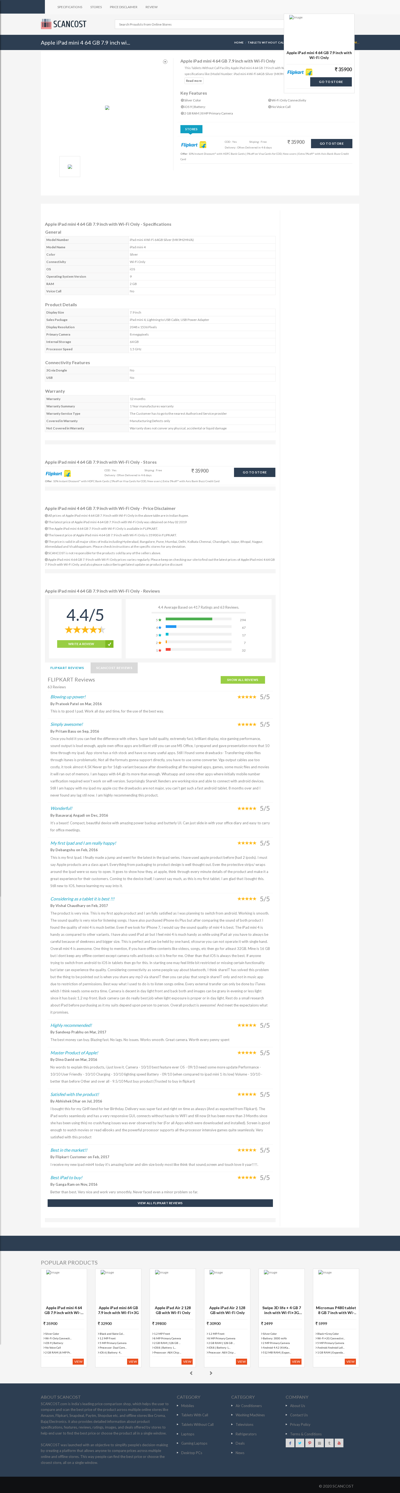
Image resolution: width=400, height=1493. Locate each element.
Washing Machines (250, 1415)
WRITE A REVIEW (81, 644)
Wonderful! (61, 808)
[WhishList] (165, 62)
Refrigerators (246, 1434)
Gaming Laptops (194, 1443)
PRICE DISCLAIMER (123, 7)
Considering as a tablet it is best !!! (82, 898)
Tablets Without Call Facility (273, 42)
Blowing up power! (67, 696)
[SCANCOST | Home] (64, 23)
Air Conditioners (249, 1406)
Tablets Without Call (197, 1424)
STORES (96, 7)
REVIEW (152, 7)
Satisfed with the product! (74, 1094)
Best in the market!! (68, 1150)
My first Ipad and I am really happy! (83, 842)
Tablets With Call (194, 1415)
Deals (240, 1443)
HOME (239, 42)
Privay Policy (300, 1424)
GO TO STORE (332, 143)
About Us (297, 1406)
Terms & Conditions (306, 1434)
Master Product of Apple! (74, 1052)
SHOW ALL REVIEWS (243, 680)
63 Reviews (57, 687)
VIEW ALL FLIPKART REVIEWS (160, 1203)
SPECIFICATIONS (69, 7)
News (240, 1453)
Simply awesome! (66, 724)
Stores (191, 129)
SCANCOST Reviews (114, 668)
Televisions (244, 1424)
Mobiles (187, 1406)
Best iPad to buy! (66, 1177)
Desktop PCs (191, 1453)
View (78, 1361)
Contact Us (299, 1415)
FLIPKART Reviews (67, 668)
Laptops (187, 1434)
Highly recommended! (71, 1025)
